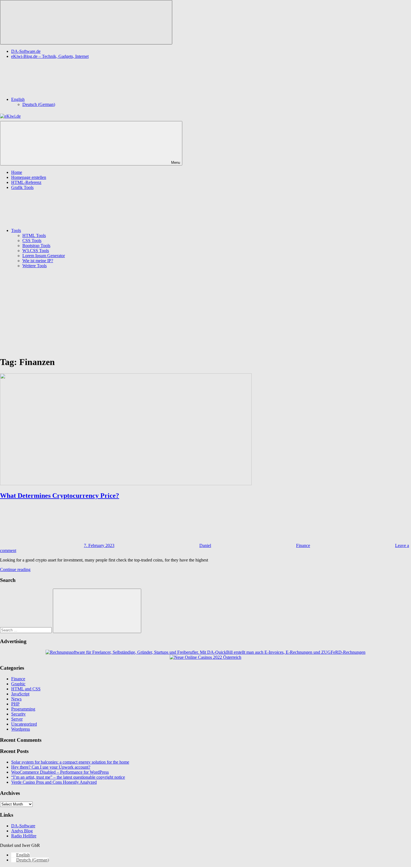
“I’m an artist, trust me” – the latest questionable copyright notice (68, 777)
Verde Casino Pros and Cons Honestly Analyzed (54, 782)
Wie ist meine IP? (37, 260)
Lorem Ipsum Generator (43, 255)
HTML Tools (34, 235)
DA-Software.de (26, 51)
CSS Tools (31, 240)
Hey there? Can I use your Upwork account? (50, 767)
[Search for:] (26, 629)
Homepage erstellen (28, 177)
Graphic (18, 683)
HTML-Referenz (26, 182)
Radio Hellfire (23, 835)
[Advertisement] (205, 312)
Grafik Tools (22, 187)
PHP (15, 704)
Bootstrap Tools (36, 245)
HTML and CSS (26, 688)
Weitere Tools (34, 265)
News (16, 699)
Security (18, 714)
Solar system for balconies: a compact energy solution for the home (70, 762)
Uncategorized (24, 724)
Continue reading (15, 569)
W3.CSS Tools (35, 250)
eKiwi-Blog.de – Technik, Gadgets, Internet (50, 56)
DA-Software (23, 825)
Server (17, 719)
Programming (23, 709)
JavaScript (20, 693)
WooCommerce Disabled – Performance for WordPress (60, 772)
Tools (16, 230)
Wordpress (20, 729)
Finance (303, 545)
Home (16, 172)
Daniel (205, 545)
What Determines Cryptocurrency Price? (59, 495)
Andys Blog (22, 830)
